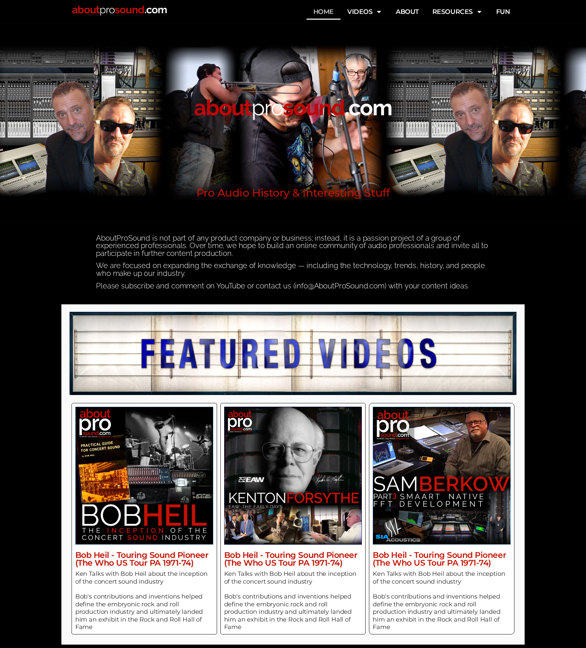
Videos (359, 11)
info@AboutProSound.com (339, 285)
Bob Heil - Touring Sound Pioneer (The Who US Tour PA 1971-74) (142, 558)
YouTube (230, 285)
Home (323, 11)
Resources (452, 11)
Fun (503, 11)
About (407, 11)
